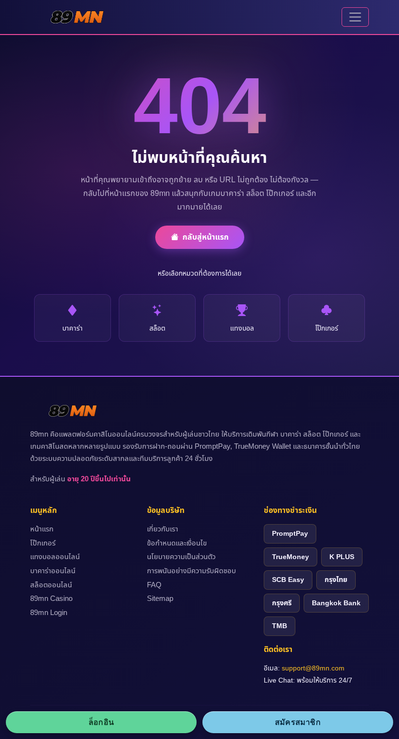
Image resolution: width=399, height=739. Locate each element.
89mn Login (48, 613)
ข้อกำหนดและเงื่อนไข (177, 543)
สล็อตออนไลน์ (51, 585)
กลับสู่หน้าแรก (205, 237)
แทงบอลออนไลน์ (55, 557)
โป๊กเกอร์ (42, 543)
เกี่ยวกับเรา (162, 529)
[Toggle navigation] (355, 17)
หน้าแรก (42, 529)
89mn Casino (51, 599)
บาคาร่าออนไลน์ (52, 571)
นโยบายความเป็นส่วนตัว (181, 557)
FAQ (154, 585)
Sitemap (160, 599)
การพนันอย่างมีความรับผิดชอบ (191, 571)
